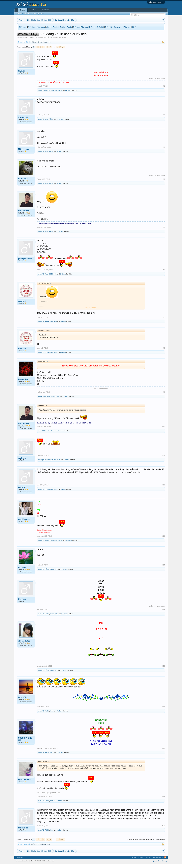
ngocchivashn (24, 779)
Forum (22, 10)
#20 (163, 826)
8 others (59, 151)
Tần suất (127, 27)
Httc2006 (22, 599)
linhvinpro (41, 460)
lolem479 (58, 90)
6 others (63, 321)
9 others (59, 183)
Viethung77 (23, 117)
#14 (163, 565)
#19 (163, 796)
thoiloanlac (23, 828)
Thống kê (108, 27)
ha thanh (22, 567)
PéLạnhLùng (55, 396)
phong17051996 (25, 258)
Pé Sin (51, 119)
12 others (60, 231)
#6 (164, 270)
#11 (163, 455)
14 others (68, 90)
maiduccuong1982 (44, 90)
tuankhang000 (24, 519)
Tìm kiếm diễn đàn (23, 13)
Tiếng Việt (19, 857)
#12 (163, 485)
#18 (163, 748)
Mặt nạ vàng (23, 149)
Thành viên (33, 10)
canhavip (22, 458)
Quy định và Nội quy (160, 861)
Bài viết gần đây (37, 13)
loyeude (58, 37)
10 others (60, 752)
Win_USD (22, 697)
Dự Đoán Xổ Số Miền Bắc (37, 37)
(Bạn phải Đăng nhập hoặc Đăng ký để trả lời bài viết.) (146, 839)
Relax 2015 (23, 179)
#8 (164, 348)
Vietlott (48, 27)
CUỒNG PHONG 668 (25, 739)
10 (57, 47)
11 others (60, 119)
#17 (163, 706)
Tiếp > (62, 47)
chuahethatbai (24, 641)
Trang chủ (148, 857)
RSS (165, 857)
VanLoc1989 (23, 211)
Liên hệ (133, 857)
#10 (163, 426)
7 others (63, 352)
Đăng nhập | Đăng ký (156, 2)
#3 (164, 147)
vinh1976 (22, 487)
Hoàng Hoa (23, 379)
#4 (164, 179)
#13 (163, 536)
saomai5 (22, 301)
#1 (164, 86)
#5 (164, 227)
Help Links (45, 10)
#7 (164, 317)
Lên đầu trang (158, 857)
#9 (164, 392)
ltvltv (53, 90)
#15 (163, 609)
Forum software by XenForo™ (34, 861)
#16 (163, 666)
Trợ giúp (140, 857)
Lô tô (134, 27)
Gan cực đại (118, 27)
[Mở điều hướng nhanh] (163, 20)
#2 (164, 115)
